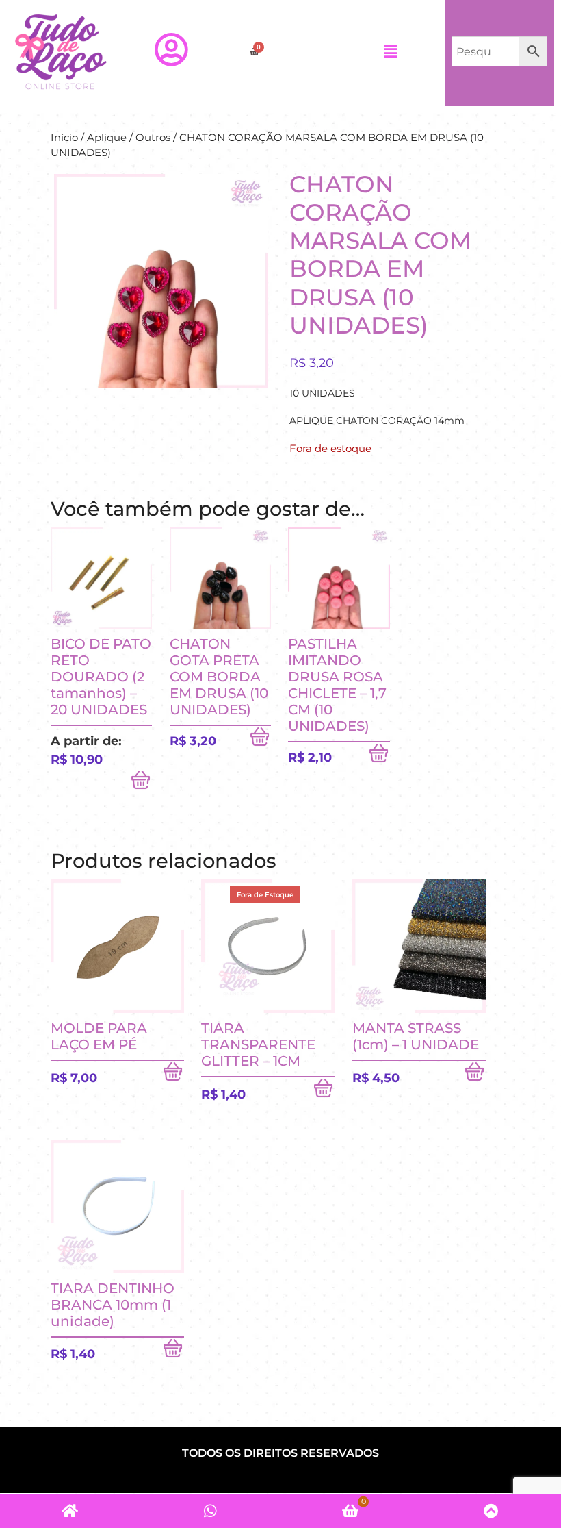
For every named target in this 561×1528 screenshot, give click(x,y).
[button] (390, 51)
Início (64, 137)
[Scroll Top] (491, 1511)
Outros (152, 137)
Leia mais (324, 1091)
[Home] (70, 1511)
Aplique (107, 137)
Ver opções (141, 783)
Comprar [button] (260, 739)
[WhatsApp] (210, 1511)
